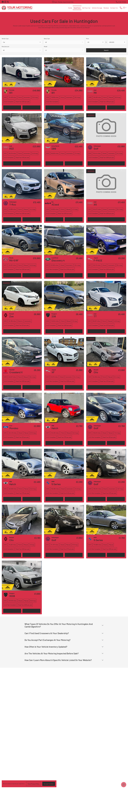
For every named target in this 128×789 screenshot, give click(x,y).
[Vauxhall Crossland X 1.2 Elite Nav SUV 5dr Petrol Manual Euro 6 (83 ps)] (22, 352)
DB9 (54, 148)
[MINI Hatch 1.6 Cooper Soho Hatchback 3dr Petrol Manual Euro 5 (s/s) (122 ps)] (22, 463)
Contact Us (114, 8)
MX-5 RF (14, 260)
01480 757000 (122, 2)
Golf (96, 148)
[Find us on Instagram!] (5, 2)
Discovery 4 (58, 260)
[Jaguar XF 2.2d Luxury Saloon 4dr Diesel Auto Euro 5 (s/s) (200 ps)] (64, 352)
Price (87, 38)
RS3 (11, 148)
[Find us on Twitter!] (8, 2)
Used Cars (77, 8)
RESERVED (91, 115)
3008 (12, 595)
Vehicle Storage (97, 8)
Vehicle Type (5, 38)
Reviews (106, 8)
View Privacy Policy (33, 784)
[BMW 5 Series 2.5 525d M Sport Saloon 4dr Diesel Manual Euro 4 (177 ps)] (106, 519)
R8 (95, 92)
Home (70, 8)
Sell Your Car (86, 8)
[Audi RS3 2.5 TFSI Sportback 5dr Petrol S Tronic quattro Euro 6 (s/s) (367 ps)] (22, 128)
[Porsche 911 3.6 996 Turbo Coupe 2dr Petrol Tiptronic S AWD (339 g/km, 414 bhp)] (64, 72)
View (12, 107)
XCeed (55, 204)
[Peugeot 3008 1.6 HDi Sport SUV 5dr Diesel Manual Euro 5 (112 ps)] (22, 575)
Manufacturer (5, 46)
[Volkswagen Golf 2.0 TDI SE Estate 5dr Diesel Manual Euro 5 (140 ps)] (64, 519)
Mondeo (13, 428)
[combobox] (22, 42)
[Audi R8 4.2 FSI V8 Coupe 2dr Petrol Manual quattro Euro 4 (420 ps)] (106, 72)
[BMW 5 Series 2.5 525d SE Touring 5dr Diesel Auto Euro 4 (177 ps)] (64, 463)
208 (54, 316)
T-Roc (12, 204)
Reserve (31, 107)
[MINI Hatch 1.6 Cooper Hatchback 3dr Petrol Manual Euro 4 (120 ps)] (64, 407)
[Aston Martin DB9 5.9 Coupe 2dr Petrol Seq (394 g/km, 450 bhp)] (64, 128)
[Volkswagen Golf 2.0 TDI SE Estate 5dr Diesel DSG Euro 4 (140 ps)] (106, 463)
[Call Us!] (120, 8)
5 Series (56, 484)
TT (95, 316)
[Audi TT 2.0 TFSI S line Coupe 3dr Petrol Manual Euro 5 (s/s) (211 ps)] (106, 296)
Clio (96, 372)
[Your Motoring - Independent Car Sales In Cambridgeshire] (17, 8)
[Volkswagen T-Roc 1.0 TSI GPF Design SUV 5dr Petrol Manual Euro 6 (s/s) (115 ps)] (22, 184)
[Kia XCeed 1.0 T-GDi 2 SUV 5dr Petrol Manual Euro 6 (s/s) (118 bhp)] (64, 184)
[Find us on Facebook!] (3, 2)
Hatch (55, 428)
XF (53, 372)
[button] (124, 8)
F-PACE (98, 260)
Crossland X (16, 372)
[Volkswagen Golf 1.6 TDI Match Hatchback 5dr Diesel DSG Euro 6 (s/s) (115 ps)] (106, 128)
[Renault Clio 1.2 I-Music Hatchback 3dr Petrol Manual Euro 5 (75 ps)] (22, 519)
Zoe (11, 316)
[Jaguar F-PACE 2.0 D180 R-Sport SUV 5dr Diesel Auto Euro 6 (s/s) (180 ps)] (106, 240)
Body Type (47, 38)
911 (10, 92)
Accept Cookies (49, 784)
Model (45, 46)
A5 (95, 204)
